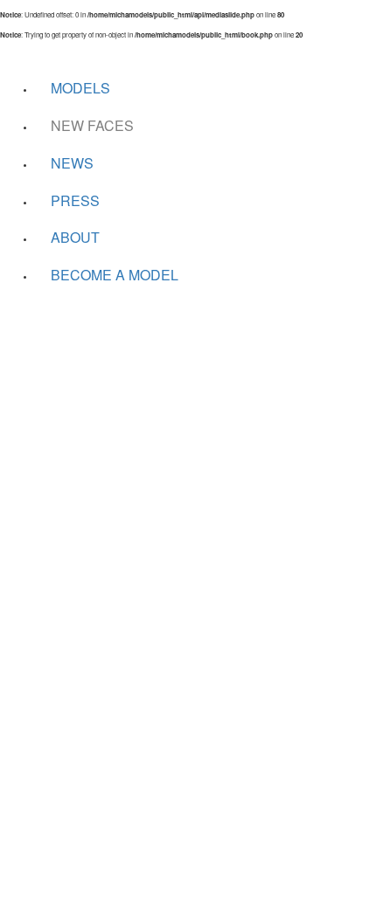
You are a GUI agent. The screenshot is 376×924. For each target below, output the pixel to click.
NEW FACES (92, 125)
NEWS (72, 163)
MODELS (80, 88)
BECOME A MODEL (114, 275)
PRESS (75, 200)
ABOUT (75, 237)
